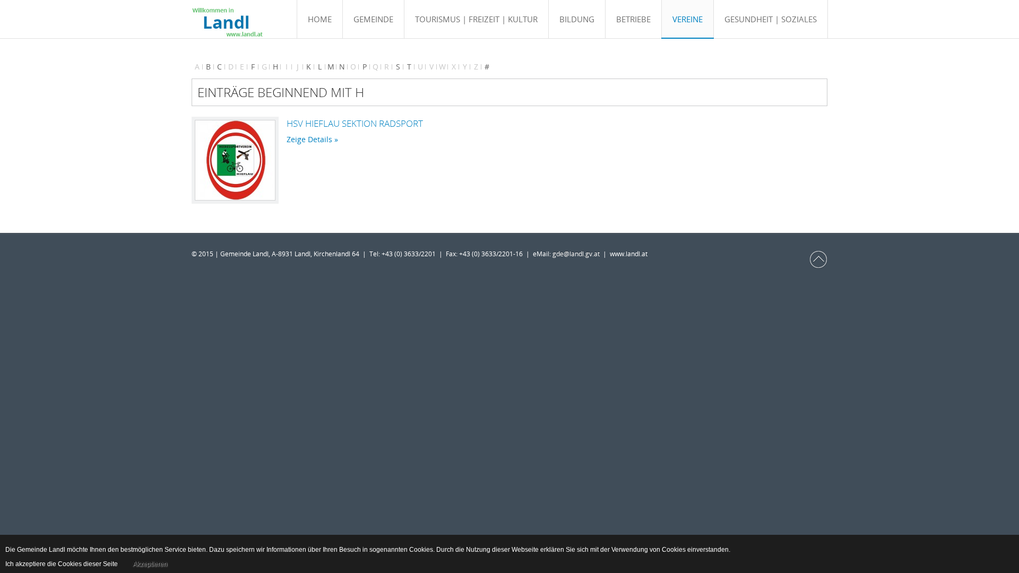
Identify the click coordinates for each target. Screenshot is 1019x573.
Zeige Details (309, 139)
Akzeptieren (150, 564)
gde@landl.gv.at (577, 253)
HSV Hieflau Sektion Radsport (355, 123)
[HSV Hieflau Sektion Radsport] (235, 160)
